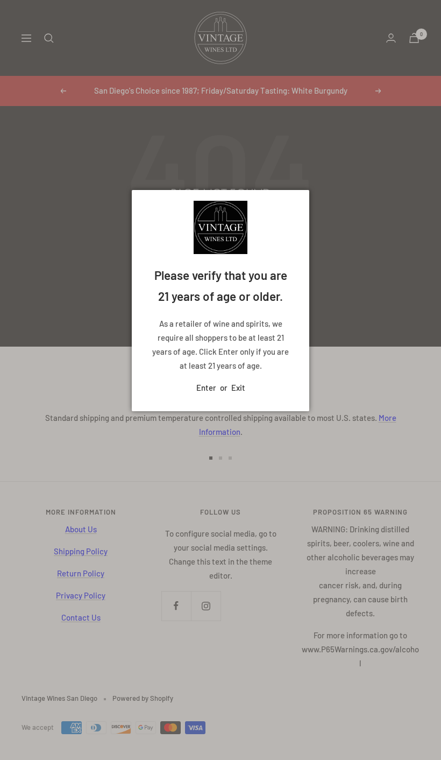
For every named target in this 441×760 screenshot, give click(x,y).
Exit (238, 387)
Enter (206, 387)
